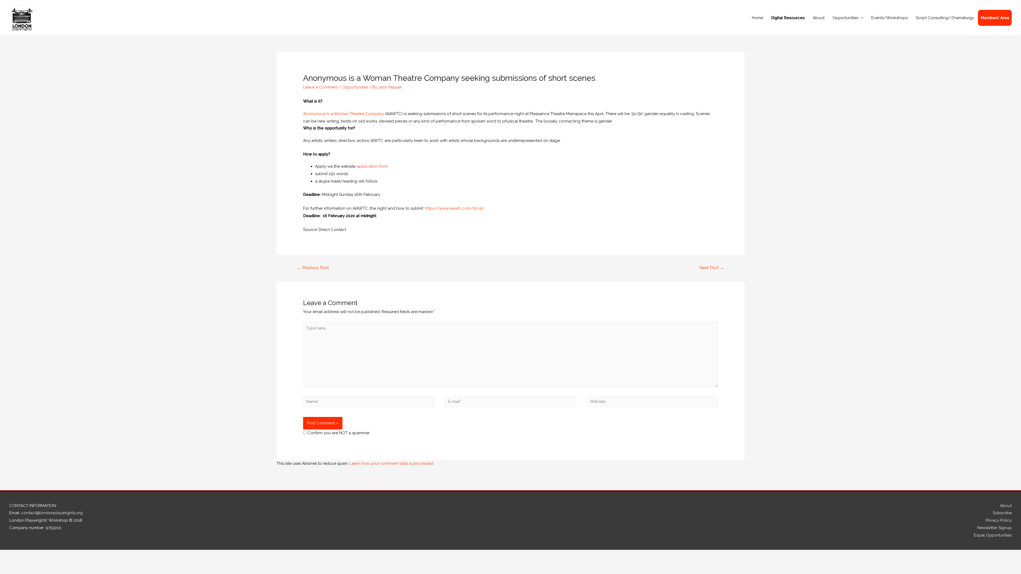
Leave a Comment (320, 87)
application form (372, 166)
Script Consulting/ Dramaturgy (945, 17)
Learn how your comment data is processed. (392, 463)
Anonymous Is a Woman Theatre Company (343, 113)
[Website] (652, 402)
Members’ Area (995, 17)
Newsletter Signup (994, 527)
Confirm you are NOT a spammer (338, 432)
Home (757, 17)
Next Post (712, 267)
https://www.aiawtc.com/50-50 (454, 208)
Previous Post (313, 267)
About (819, 17)
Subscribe (1002, 512)
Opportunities (845, 17)
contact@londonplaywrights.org (52, 512)
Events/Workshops (889, 17)
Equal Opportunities (993, 535)
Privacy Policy (999, 520)
